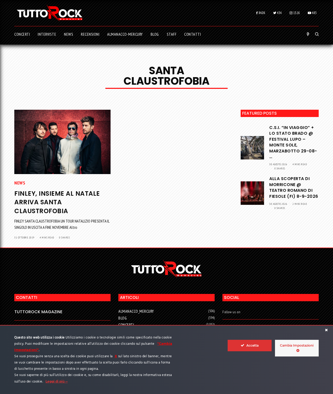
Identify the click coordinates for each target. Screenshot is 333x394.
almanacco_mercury (136, 311)
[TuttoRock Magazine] (49, 13)
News (19, 183)
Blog (122, 318)
